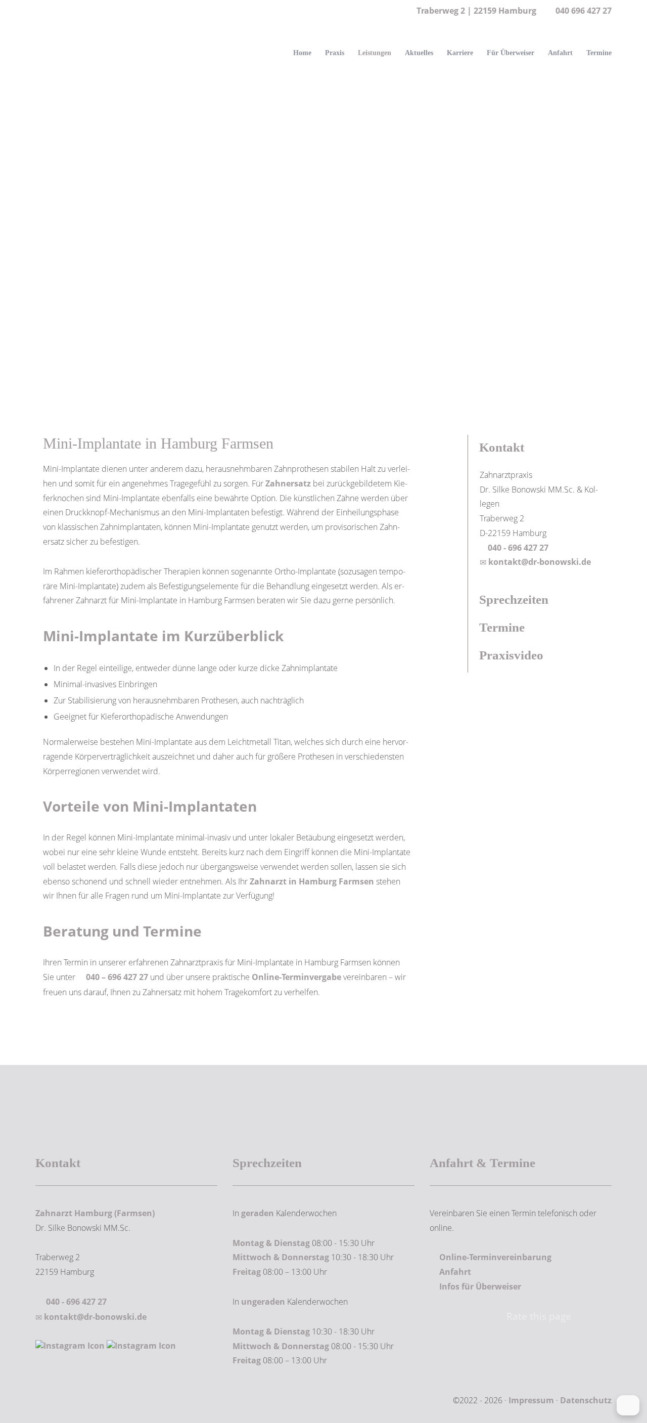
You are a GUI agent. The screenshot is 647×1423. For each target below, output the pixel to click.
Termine (599, 53)
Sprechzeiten (513, 599)
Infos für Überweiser (480, 1286)
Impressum (531, 1400)
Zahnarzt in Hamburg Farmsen (312, 881)
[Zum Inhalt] (323, 345)
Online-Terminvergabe (296, 977)
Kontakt (501, 447)
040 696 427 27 (584, 10)
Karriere (460, 53)
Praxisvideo (511, 655)
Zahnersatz (288, 483)
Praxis (334, 53)
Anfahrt (560, 53)
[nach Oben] (628, 1405)
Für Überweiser (510, 53)
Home (302, 53)
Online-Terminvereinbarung (495, 1257)
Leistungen (374, 53)
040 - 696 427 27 (517, 547)
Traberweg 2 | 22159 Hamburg (475, 10)
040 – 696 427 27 (117, 977)
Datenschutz (586, 1400)
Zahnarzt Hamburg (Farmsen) (95, 1213)
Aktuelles (419, 53)
